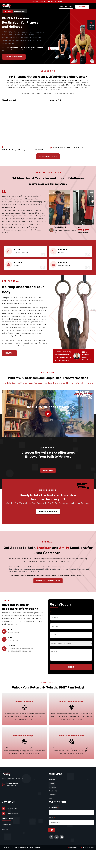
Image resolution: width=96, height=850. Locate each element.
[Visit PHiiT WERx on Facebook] (51, 837)
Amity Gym (5, 829)
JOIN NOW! (82, 7)
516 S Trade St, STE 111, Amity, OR (19, 651)
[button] (92, 6)
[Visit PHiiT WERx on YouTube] (62, 837)
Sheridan (50, 1)
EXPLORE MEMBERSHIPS (14, 57)
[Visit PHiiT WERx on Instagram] (56, 837)
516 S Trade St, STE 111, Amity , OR (68, 147)
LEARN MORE (48, 470)
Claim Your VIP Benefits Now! (48, 580)
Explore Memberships (48, 512)
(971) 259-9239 (66, 7)
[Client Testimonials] (48, 413)
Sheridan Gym (6, 825)
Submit (71, 667)
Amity (60, 1)
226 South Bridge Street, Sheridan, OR (20, 648)
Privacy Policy (73, 847)
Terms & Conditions (88, 847)
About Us (8, 353)
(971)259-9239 (13, 640)
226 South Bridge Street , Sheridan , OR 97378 (23, 150)
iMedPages (24, 847)
